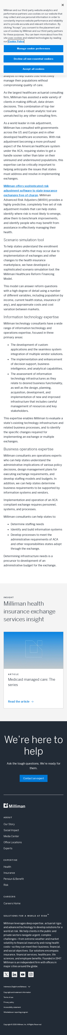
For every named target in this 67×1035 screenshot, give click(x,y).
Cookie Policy (16, 41)
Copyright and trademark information (17, 992)
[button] (33, 670)
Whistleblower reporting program (16, 1012)
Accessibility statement (12, 1007)
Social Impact (11, 830)
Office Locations (13, 842)
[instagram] (31, 974)
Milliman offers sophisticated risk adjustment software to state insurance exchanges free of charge (30, 190)
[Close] (63, 5)
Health (7, 866)
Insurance (9, 872)
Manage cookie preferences (33, 48)
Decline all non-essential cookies (33, 58)
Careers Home (12, 903)
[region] (33, 38)
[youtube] (22, 974)
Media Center (11, 836)
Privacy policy (9, 1002)
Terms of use (8, 997)
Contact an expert (33, 778)
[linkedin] (14, 974)
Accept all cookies (33, 69)
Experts (8, 848)
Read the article (18, 701)
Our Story (9, 824)
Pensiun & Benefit (14, 878)
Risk (6, 885)
